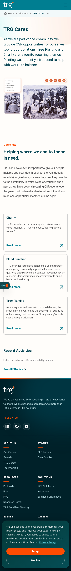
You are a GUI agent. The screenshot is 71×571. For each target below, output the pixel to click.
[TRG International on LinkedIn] (7, 426)
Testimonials (10, 467)
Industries (43, 491)
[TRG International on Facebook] (17, 426)
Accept (36, 551)
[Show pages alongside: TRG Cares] (48, 13)
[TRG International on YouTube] (26, 426)
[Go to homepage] (8, 5)
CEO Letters (44, 452)
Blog (5, 491)
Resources (10, 477)
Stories (43, 443)
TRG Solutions (46, 486)
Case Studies (45, 457)
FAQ (5, 496)
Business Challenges (49, 496)
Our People (9, 452)
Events (8, 516)
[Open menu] (65, 5)
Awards (7, 457)
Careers (43, 516)
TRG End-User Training (16, 507)
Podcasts (8, 486)
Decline (35, 560)
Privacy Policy (47, 542)
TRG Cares (9, 462)
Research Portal (12, 502)
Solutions (45, 477)
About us (9, 443)
